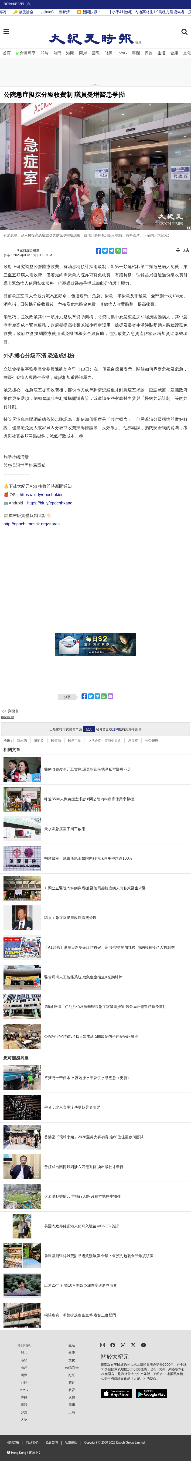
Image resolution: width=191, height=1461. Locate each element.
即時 (44, 53)
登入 (89, 729)
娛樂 (71, 1397)
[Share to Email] (124, 251)
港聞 (70, 53)
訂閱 (115, 729)
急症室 (133, 740)
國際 (96, 53)
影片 (24, 1353)
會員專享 (28, 53)
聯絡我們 (32, 1442)
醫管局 (56, 740)
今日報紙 (24, 1345)
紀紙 (71, 1375)
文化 (187, 53)
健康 (174, 53)
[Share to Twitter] (105, 251)
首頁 (7, 53)
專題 (24, 1405)
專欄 (136, 53)
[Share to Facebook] (98, 251)
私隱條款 (71, 1442)
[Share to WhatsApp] (118, 251)
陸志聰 (22, 740)
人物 (24, 1419)
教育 (71, 1390)
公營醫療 (151, 740)
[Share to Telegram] (111, 251)
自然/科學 (72, 1367)
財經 (109, 53)
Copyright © (92, 1442)
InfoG (122, 53)
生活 (161, 53)
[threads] (122, 1345)
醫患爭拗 (74, 740)
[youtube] (143, 1345)
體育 (71, 1382)
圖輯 (71, 1405)
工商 (71, 1412)
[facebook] (112, 1345)
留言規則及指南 (7, 717)
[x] (133, 1345)
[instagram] (102, 1345)
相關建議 (13, 1442)
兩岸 (83, 53)
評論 (149, 53)
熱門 (57, 53)
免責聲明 (52, 1442)
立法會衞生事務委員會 (104, 740)
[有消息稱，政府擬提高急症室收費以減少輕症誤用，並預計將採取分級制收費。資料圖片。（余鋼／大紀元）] (95, 166)
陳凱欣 (39, 740)
